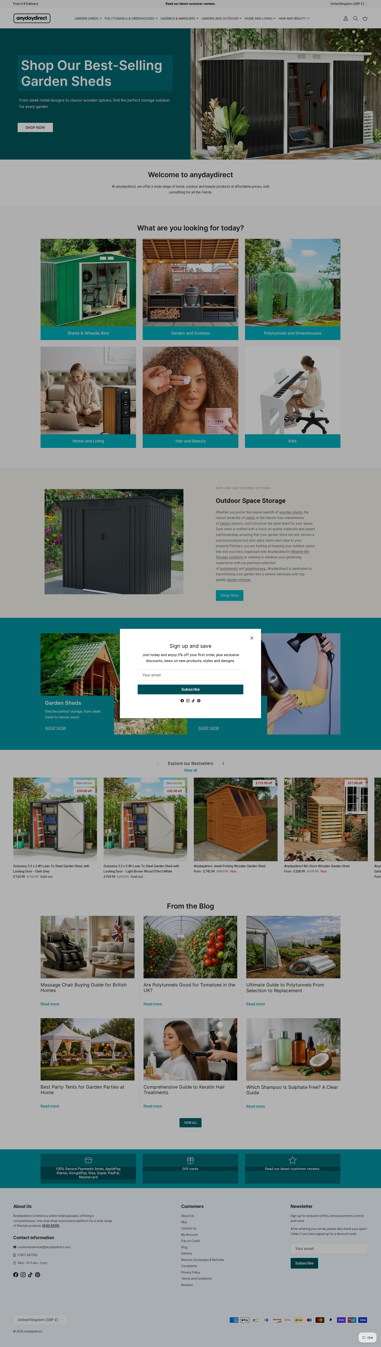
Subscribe (190, 689)
